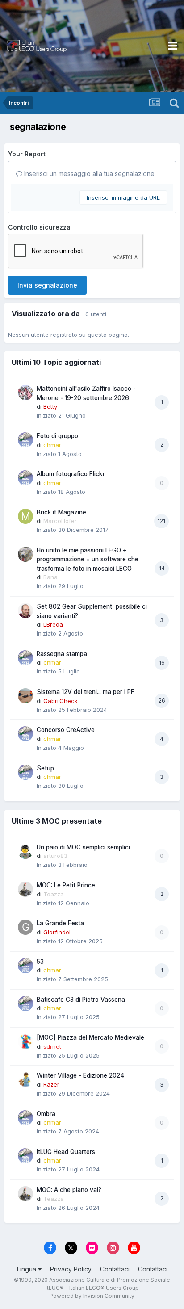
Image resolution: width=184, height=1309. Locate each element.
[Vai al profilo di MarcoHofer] (25, 516)
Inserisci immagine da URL (123, 197)
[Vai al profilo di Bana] (25, 554)
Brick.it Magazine (61, 512)
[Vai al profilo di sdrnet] (25, 1041)
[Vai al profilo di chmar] (25, 439)
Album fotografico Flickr (71, 473)
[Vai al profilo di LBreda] (25, 610)
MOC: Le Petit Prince (66, 885)
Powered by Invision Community (92, 1295)
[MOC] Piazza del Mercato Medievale (90, 1037)
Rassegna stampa (62, 653)
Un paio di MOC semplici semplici (83, 847)
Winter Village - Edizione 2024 (80, 1075)
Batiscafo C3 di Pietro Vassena (81, 999)
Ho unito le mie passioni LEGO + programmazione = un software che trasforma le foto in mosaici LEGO (87, 559)
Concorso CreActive (66, 729)
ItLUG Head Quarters (66, 1151)
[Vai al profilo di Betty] (25, 392)
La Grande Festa (60, 923)
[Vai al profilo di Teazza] (25, 889)
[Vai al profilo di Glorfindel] (25, 927)
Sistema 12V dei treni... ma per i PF (85, 691)
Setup (45, 768)
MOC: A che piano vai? (69, 1189)
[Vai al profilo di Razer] (25, 1079)
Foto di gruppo (57, 435)
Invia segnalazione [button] (47, 285)
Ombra (46, 1113)
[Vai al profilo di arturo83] (25, 851)
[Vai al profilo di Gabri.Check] (25, 695)
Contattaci (115, 1269)
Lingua (27, 1269)
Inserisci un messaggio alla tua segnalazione (88, 173)
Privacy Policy (71, 1269)
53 (40, 961)
